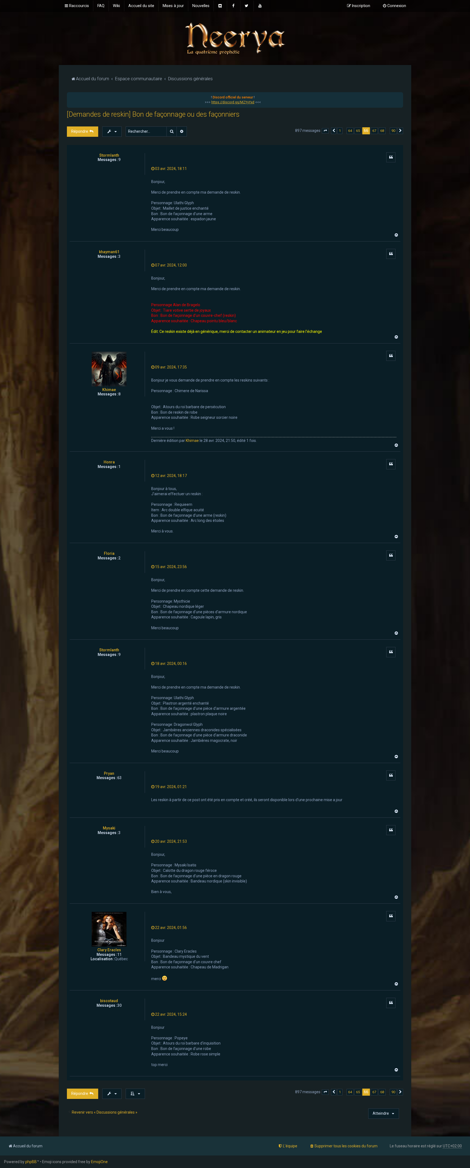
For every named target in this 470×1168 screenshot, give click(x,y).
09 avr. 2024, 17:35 (171, 367)
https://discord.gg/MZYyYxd (232, 102)
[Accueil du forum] (235, 38)
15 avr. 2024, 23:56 (171, 567)
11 (119, 954)
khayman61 (109, 252)
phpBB (31, 1162)
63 (119, 778)
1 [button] (340, 131)
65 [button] (358, 131)
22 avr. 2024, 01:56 (171, 927)
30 (119, 1005)
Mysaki (109, 828)
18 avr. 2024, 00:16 (171, 663)
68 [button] (382, 131)
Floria (109, 553)
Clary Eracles (109, 950)
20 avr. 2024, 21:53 (171, 841)
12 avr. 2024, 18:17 (171, 475)
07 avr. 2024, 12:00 (171, 265)
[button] (325, 131)
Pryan (109, 773)
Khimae (109, 390)
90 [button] (393, 131)
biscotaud (109, 1001)
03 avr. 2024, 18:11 (171, 168)
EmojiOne (99, 1162)
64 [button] (350, 131)
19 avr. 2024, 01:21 (171, 787)
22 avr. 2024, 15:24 (171, 1014)
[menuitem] (100, 6)
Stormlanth (109, 155)
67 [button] (374, 131)
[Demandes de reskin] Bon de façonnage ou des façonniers (153, 114)
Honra (109, 462)
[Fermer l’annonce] (398, 96)
